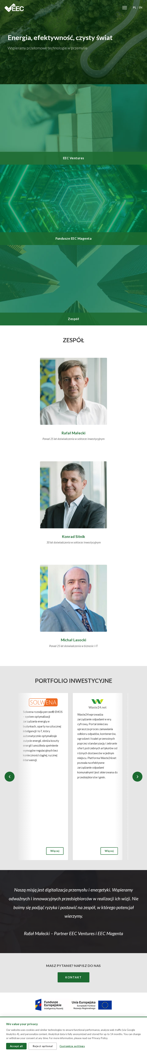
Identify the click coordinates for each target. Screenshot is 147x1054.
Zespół (73, 319)
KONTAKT (73, 977)
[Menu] (124, 7)
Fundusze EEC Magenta (73, 238)
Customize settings (72, 1046)
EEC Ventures (73, 158)
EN (140, 7)
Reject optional (43, 1046)
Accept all (16, 1046)
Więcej (54, 850)
